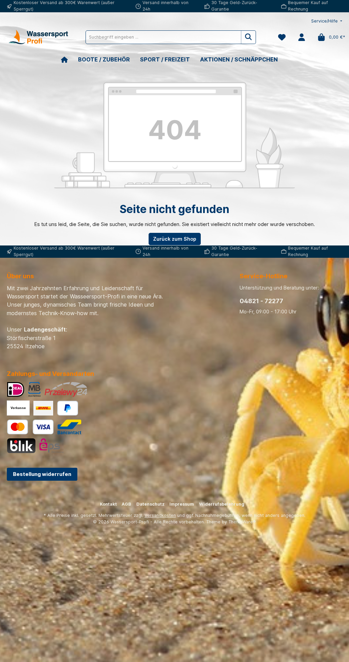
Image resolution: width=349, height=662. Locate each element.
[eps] (51, 445)
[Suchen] (248, 37)
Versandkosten (160, 515)
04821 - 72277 (261, 301)
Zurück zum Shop (174, 239)
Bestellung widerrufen (42, 474)
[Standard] (43, 408)
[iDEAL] (16, 389)
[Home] (69, 59)
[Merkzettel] (282, 37)
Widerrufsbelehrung (221, 504)
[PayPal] (67, 408)
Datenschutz (150, 504)
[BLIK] (21, 445)
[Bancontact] (69, 427)
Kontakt (108, 504)
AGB (126, 504)
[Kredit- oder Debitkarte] (30, 427)
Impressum (181, 504)
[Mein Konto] (301, 37)
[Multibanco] (34, 389)
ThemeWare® (242, 521)
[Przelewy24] (66, 389)
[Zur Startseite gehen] (37, 37)
